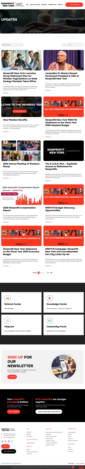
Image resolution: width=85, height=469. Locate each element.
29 (48, 272)
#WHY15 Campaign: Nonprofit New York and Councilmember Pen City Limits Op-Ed (61, 252)
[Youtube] (2, 441)
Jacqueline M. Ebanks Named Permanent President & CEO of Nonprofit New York (62, 76)
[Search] (64, 45)
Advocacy (44, 4)
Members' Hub (72, 429)
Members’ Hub (52, 4)
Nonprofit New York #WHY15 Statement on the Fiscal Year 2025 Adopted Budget (61, 122)
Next (51, 272)
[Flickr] (9, 441)
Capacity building (35, 4)
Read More (5, 93)
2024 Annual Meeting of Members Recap (21, 165)
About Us (60, 4)
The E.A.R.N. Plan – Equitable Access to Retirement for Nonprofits (61, 166)
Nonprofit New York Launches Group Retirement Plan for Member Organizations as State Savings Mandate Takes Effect (20, 77)
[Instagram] (12, 441)
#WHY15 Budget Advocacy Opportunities (60, 209)
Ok (73, 467)
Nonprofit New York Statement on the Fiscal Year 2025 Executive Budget (21, 252)
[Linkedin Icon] (5, 441)
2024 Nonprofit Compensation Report (19, 209)
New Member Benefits (15, 119)
